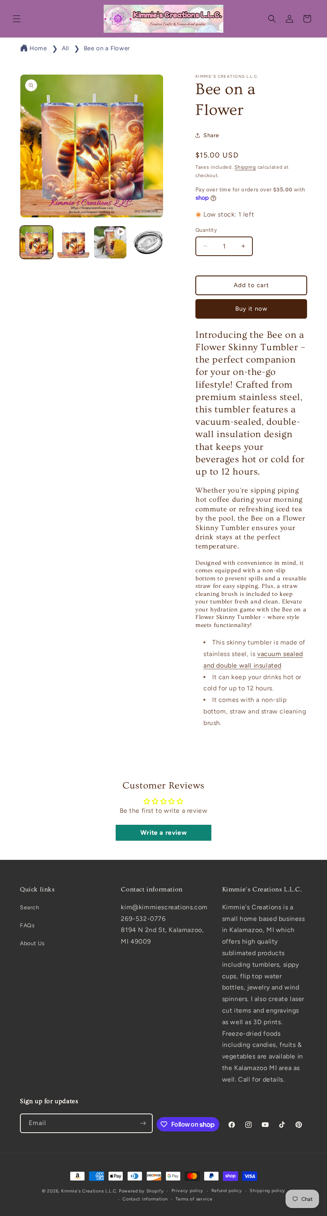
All (65, 48)
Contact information (144, 1199)
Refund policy (226, 1190)
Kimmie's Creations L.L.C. (89, 1191)
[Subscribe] (143, 1123)
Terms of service (193, 1199)
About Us (32, 943)
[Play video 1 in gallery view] (110, 242)
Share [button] (211, 135)
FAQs (27, 925)
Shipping (245, 167)
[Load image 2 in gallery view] (73, 242)
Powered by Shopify (141, 1191)
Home (38, 48)
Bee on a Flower (107, 48)
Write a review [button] (163, 832)
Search (29, 907)
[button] (17, 19)
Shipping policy (267, 1190)
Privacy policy (187, 1190)
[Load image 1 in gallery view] (36, 242)
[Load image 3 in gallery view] (147, 242)
